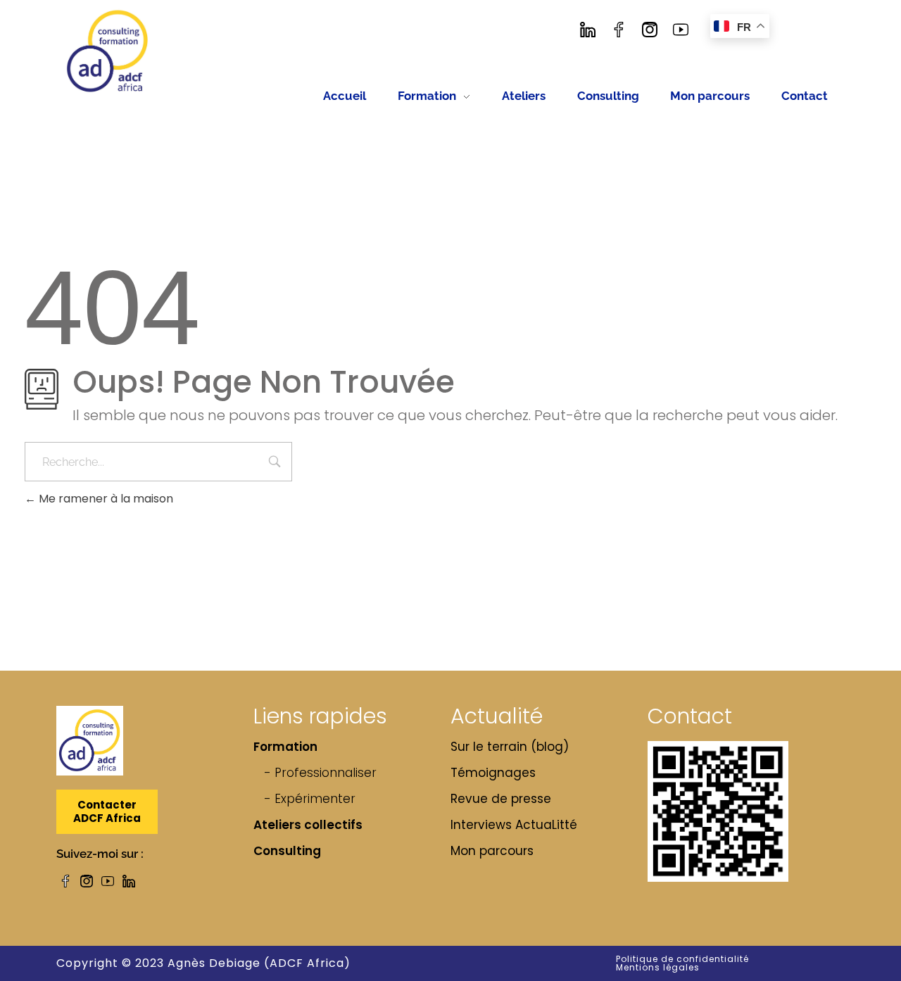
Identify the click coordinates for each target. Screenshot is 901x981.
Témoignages (493, 772)
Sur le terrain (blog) (509, 746)
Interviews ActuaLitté (513, 824)
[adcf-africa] (107, 51)
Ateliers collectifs (308, 824)
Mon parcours (492, 850)
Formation (285, 746)
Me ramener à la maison (104, 498)
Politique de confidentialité (682, 959)
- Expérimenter (309, 798)
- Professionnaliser (320, 772)
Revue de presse (500, 798)
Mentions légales (658, 967)
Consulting (287, 850)
